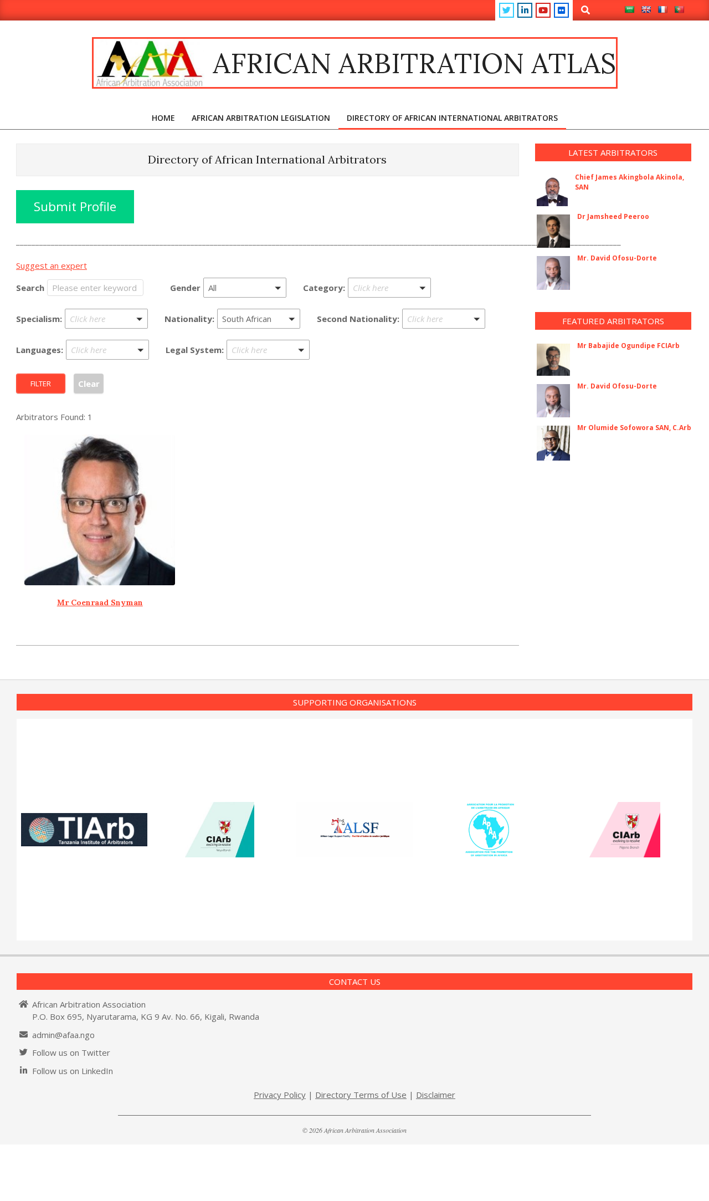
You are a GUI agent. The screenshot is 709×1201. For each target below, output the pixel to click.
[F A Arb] (389, 318)
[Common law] (268, 364)
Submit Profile (75, 206)
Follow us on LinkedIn (72, 1070)
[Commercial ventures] (106, 333)
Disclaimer (435, 1094)
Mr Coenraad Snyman (100, 602)
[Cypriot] (444, 349)
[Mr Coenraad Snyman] (99, 510)
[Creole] (107, 380)
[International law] (268, 395)
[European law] (268, 380)
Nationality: (189, 318)
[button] (244, 288)
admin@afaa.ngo (63, 1034)
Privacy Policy (280, 1094)
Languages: (39, 349)
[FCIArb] (389, 333)
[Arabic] (629, 9)
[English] (646, 9)
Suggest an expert (51, 265)
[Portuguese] (679, 9)
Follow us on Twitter (71, 1052)
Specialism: (39, 318)
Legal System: (195, 349)
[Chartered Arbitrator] (389, 302)
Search (30, 287)
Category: (324, 287)
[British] (444, 333)
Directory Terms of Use (361, 1094)
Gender (185, 287)
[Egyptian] (259, 333)
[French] (662, 9)
